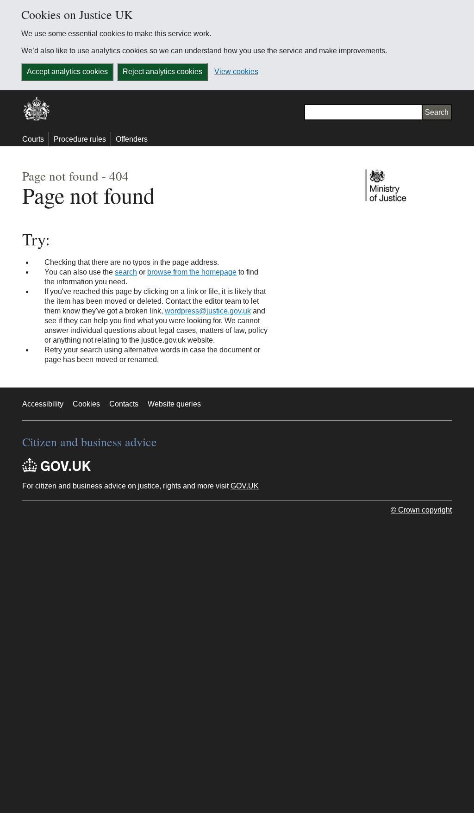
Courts (33, 139)
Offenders (132, 139)
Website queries (174, 404)
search (126, 272)
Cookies (86, 404)
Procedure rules (80, 139)
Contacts (123, 404)
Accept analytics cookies (67, 71)
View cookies (236, 71)
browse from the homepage (192, 272)
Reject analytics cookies (162, 71)
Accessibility (42, 404)
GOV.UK (245, 486)
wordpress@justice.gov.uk (208, 311)
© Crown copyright (421, 510)
